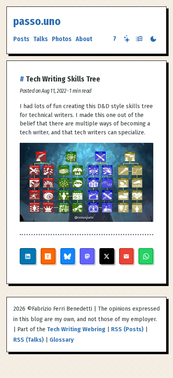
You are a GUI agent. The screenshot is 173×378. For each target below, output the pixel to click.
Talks (40, 39)
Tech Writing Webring (76, 329)
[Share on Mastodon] (87, 256)
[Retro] (139, 39)
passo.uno (37, 21)
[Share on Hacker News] (48, 256)
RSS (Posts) (127, 329)
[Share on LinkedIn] (28, 256)
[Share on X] (106, 256)
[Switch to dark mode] (153, 39)
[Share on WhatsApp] (145, 256)
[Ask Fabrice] (127, 39)
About (84, 39)
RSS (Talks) (28, 339)
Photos (62, 39)
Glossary (61, 339)
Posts (21, 39)
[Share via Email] (126, 256)
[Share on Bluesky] (67, 256)
